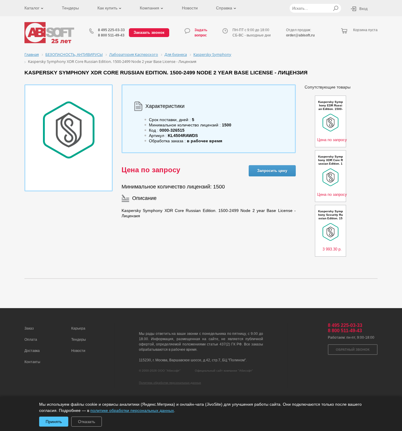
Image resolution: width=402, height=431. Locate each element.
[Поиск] (335, 8)
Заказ (29, 328)
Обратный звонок (353, 349)
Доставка (32, 351)
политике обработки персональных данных (132, 410)
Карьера (78, 328)
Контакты (32, 362)
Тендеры (70, 8)
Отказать (86, 421)
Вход (363, 9)
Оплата (30, 340)
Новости (190, 8)
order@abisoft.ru (300, 35)
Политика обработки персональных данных (170, 382)
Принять (54, 421)
